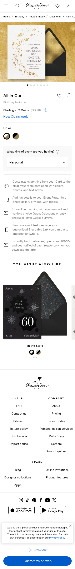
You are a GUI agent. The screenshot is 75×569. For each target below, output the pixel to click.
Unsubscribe (19, 436)
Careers (56, 444)
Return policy (19, 429)
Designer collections (17, 477)
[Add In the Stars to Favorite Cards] (35, 358)
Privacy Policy (57, 537)
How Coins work (15, 117)
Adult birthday (37, 16)
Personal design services (56, 429)
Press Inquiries (56, 451)
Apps (17, 485)
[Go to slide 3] (34, 85)
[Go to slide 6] (44, 85)
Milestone (55, 16)
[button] (57, 152)
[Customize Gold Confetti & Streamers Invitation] (38, 52)
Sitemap (18, 421)
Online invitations (57, 470)
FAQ (19, 406)
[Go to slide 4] (37, 85)
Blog (18, 470)
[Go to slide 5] (41, 85)
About (56, 406)
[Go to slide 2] (31, 85)
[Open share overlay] (69, 94)
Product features (57, 477)
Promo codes (56, 421)
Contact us (18, 413)
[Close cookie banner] (70, 525)
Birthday (19, 16)
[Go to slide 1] (27, 85)
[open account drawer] (69, 5)
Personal (16, 162)
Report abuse (19, 444)
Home (6, 16)
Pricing (56, 413)
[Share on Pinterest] (34, 500)
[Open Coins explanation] (46, 110)
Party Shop (56, 436)
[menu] (6, 5)
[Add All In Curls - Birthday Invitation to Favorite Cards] (59, 95)
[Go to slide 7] (47, 85)
